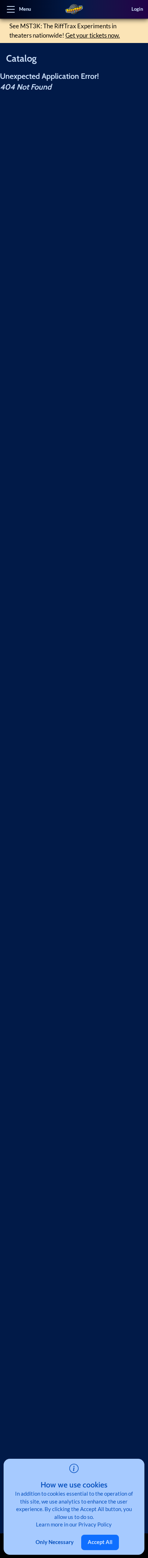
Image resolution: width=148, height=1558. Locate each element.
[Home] (74, 9)
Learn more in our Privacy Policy (74, 1524)
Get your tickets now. (92, 35)
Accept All (100, 1542)
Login (137, 9)
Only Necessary (55, 1542)
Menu (25, 9)
